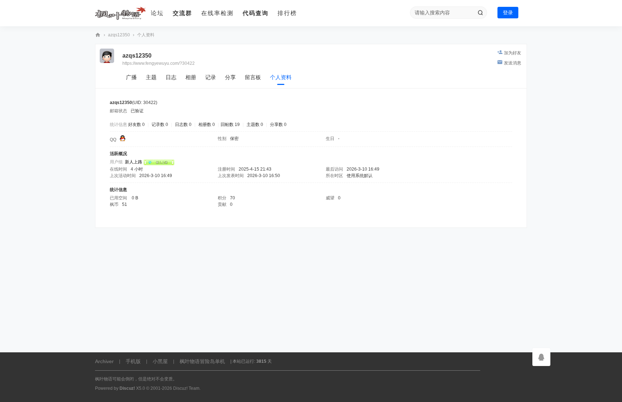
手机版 (133, 361)
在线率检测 (217, 13)
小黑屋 (160, 361)
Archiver (104, 361)
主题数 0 (255, 124)
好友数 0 (136, 124)
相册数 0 (206, 124)
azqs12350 (119, 34)
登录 (508, 12)
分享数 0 (278, 124)
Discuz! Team (186, 388)
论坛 (157, 13)
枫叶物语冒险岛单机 (202, 361)
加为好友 (512, 52)
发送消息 (512, 63)
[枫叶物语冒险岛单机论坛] (120, 13)
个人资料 (281, 77)
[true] (480, 12)
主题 (151, 77)
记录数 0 (160, 124)
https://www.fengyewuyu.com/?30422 (158, 63)
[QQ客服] (541, 357)
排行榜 (287, 13)
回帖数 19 (230, 124)
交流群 (182, 13)
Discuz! (127, 388)
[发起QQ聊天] (122, 139)
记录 (210, 77)
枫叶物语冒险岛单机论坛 (98, 35)
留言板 (253, 77)
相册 (190, 77)
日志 (171, 77)
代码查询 (256, 13)
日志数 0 (183, 124)
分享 (230, 77)
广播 (131, 77)
